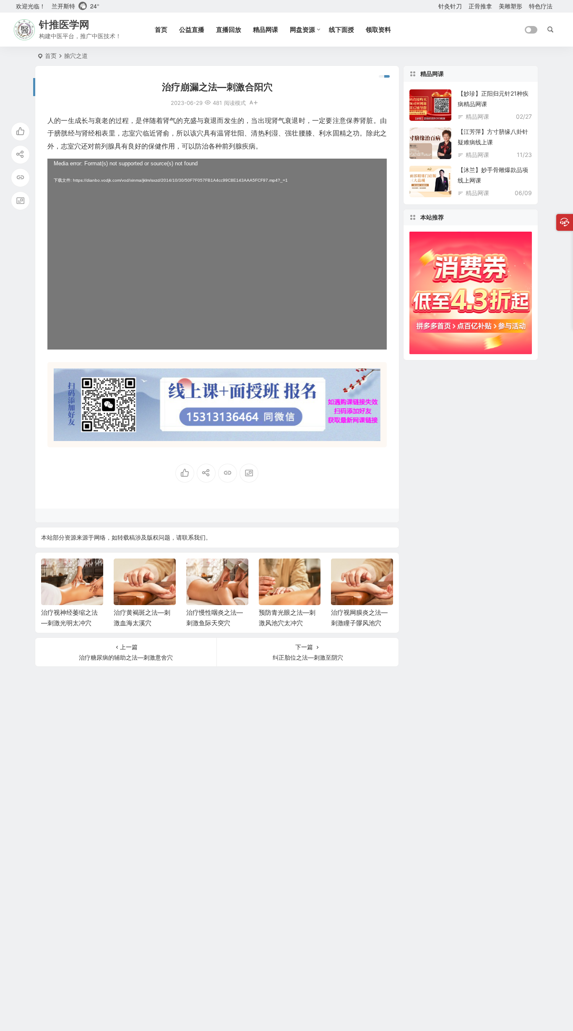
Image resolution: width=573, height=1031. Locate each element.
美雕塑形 (510, 6)
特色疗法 (540, 6)
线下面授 (341, 30)
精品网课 (265, 30)
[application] (217, 254)
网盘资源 (302, 30)
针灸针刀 (450, 6)
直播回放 (228, 30)
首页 (161, 30)
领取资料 (378, 30)
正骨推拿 (480, 6)
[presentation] (344, 572)
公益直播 (191, 30)
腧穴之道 (76, 55)
